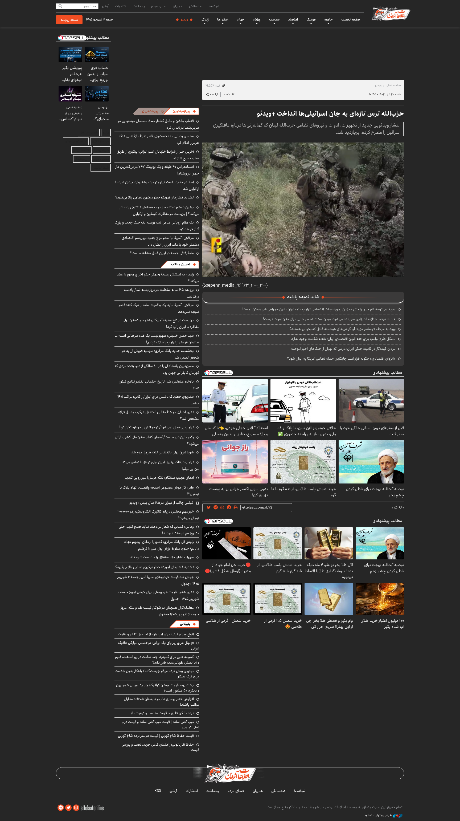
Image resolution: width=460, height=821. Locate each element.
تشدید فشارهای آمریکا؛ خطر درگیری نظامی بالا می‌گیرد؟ (154, 197)
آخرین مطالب (180, 264)
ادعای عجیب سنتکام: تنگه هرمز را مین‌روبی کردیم (159, 478)
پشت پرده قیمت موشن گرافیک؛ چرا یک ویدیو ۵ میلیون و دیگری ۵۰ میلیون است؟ (157, 687)
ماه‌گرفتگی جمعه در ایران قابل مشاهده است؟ (162, 253)
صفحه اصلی (393, 85)
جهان (240, 19)
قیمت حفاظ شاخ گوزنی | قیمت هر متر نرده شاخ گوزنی (156, 736)
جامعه (328, 19)
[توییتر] (68, 807)
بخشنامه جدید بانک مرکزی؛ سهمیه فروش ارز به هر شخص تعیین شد (160, 354)
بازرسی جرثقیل (89, 132)
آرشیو (105, 6)
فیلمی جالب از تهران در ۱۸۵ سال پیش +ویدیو (161, 503)
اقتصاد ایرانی (81, 150)
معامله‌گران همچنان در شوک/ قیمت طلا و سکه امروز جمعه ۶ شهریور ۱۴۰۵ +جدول (160, 611)
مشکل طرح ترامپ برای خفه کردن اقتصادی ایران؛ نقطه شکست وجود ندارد (343, 339)
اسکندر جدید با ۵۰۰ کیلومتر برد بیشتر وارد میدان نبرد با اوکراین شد (157, 185)
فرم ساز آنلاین (100, 141)
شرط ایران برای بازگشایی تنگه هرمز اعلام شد (162, 452)
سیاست (274, 19)
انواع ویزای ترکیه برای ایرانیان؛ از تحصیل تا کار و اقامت (156, 634)
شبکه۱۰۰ (214, 6)
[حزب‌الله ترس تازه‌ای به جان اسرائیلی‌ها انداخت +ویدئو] (303, 210)
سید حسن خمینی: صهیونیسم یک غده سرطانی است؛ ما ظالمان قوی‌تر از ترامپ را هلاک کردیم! (157, 339)
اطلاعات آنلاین (391, 13)
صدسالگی (195, 6)
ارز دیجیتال (81, 158)
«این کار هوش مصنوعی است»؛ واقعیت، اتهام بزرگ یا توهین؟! (159, 491)
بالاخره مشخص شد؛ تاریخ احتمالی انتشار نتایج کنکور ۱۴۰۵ (159, 385)
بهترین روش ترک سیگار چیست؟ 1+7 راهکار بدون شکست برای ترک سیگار (157, 673)
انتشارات (120, 6)
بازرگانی (185, 624)
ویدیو (184, 19)
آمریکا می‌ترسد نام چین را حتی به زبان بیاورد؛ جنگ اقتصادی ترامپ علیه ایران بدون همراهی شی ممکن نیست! (319, 309)
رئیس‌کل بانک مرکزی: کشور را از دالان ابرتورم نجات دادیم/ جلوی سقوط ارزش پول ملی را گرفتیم (161, 545)
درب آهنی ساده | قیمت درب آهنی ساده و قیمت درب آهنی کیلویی (160, 724)
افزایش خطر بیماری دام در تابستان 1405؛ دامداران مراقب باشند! (161, 701)
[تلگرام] (61, 807)
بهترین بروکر (101, 158)
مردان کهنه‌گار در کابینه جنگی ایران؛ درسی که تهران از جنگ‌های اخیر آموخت (343, 349)
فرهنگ (311, 19)
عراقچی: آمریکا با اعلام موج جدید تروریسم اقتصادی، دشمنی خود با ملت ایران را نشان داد (160, 241)
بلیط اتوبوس (100, 167)
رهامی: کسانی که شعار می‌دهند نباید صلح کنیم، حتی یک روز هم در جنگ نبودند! (159, 530)
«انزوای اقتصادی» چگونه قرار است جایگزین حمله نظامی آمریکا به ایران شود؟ (341, 358)
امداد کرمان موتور (76, 141)
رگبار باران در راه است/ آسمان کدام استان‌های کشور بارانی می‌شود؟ (157, 440)
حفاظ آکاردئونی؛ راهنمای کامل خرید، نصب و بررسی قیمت (160, 747)
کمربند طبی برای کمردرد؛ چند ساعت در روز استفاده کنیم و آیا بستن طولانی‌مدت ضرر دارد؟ (157, 659)
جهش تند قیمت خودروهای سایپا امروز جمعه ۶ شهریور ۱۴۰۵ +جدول (158, 580)
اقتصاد (293, 19)
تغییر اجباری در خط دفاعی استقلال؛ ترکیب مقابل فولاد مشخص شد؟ (158, 415)
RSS (157, 791)
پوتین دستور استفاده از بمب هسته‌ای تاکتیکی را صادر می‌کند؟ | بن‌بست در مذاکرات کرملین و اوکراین (159, 210)
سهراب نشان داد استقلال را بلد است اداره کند (162, 557)
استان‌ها (222, 19)
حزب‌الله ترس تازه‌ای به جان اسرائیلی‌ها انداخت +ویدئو (330, 114)
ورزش (257, 19)
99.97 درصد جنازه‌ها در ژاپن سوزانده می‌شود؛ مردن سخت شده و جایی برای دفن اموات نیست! (329, 319)
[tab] (184, 111)
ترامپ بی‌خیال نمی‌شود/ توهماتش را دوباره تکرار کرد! (156, 427)
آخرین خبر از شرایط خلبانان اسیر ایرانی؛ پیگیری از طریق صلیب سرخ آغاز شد (158, 155)
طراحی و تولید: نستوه (378, 815)
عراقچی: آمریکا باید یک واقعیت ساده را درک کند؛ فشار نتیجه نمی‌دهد (159, 308)
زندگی (205, 19)
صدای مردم (158, 6)
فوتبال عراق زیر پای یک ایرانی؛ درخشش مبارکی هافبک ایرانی (158, 645)
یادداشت (139, 6)
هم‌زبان (178, 6)
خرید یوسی (102, 150)
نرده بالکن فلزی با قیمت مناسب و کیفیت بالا (162, 713)
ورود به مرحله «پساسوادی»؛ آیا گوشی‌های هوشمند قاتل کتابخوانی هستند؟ (342, 329)
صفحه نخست (350, 19)
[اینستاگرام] (76, 807)
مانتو (106, 132)
